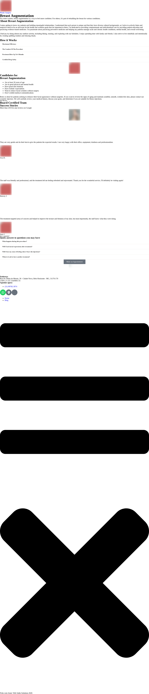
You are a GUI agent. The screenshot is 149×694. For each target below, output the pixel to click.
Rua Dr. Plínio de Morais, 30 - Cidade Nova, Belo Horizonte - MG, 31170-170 (29, 279)
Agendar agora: (6, 283)
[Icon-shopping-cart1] (14, 292)
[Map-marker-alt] (9, 292)
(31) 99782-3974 (11, 286)
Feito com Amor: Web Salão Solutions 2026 (16, 693)
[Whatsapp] (3, 292)
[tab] (74, 44)
